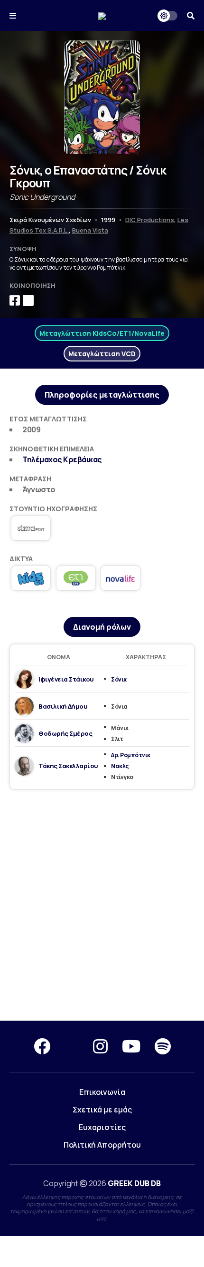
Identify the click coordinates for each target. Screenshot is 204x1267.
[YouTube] (131, 1046)
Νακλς (120, 766)
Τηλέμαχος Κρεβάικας (62, 459)
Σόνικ (119, 679)
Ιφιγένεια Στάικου (66, 679)
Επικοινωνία (102, 1092)
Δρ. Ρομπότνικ (130, 755)
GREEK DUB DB (134, 1183)
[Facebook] (42, 1046)
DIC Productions (149, 219)
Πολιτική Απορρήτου (102, 1145)
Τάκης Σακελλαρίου (68, 765)
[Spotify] (163, 1046)
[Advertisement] (102, 905)
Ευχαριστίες (102, 1127)
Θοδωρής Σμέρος (65, 733)
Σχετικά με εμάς (102, 1109)
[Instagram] (100, 1046)
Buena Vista (90, 230)
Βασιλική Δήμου (62, 706)
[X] (72, 1046)
